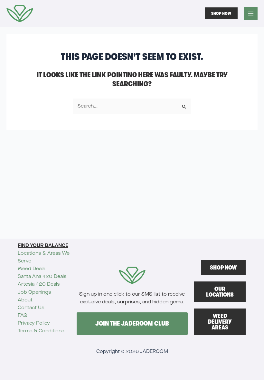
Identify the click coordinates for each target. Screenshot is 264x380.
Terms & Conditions (41, 331)
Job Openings (34, 292)
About (25, 300)
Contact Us (31, 307)
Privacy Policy (34, 323)
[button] (221, 13)
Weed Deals (31, 268)
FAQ (22, 315)
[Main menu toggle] (251, 13)
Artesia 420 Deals (39, 284)
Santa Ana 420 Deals (42, 276)
